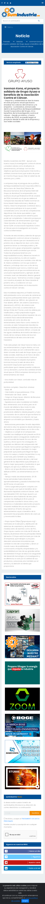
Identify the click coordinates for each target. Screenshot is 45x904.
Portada (6, 42)
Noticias (19, 42)
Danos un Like (34, 851)
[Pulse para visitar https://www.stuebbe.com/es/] (22, 778)
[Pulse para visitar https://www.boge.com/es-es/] (22, 725)
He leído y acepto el (21, 820)
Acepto (25, 901)
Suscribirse (35, 813)
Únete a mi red (34, 868)
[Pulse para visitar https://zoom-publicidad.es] (22, 699)
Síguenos (36, 857)
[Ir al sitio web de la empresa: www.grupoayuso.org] (20, 75)
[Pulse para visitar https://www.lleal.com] (22, 594)
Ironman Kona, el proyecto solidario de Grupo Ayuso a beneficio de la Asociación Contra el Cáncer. (22, 44)
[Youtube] (10, 3)
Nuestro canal (34, 862)
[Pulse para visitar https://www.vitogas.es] (22, 673)
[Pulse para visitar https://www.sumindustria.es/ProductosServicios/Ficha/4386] (22, 646)
